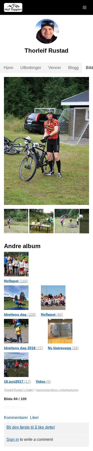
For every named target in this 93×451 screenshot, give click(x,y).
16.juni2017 (17, 381)
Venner (54, 68)
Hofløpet (16, 281)
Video (43, 381)
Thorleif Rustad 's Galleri (18, 389)
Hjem (8, 68)
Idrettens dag (20, 314)
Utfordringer (30, 68)
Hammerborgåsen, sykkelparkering (57, 389)
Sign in (12, 439)
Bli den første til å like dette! (30, 427)
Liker (34, 417)
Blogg (73, 68)
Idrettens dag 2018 (23, 348)
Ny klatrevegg (63, 348)
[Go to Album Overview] (16, 264)
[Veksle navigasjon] (84, 7)
